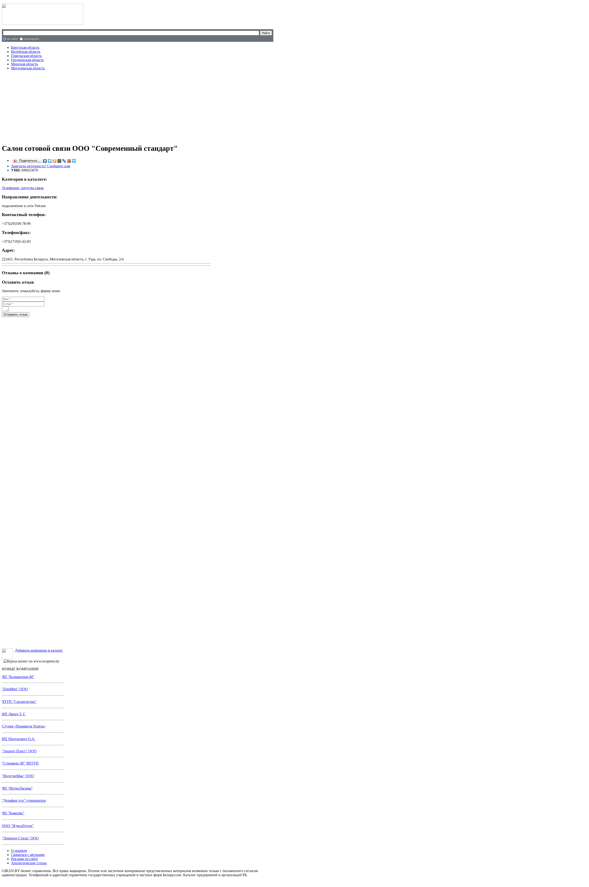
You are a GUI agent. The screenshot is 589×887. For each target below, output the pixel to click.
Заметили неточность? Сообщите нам (40, 166)
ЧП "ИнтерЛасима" (17, 788)
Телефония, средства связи (23, 188)
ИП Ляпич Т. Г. (14, 714)
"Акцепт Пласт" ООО (19, 751)
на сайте (12, 38)
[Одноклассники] (54, 161)
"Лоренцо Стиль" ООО (20, 838)
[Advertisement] (99, 106)
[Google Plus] (69, 161)
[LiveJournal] (64, 161)
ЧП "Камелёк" (13, 813)
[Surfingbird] (74, 161)
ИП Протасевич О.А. (18, 739)
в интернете (31, 38)
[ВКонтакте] (45, 161)
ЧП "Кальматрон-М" (18, 677)
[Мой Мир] (59, 161)
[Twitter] (49, 161)
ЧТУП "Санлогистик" (19, 702)
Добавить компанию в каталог (38, 650)
